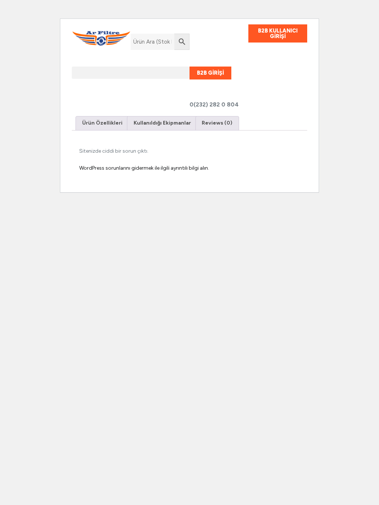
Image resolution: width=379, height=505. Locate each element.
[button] (131, 73)
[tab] (102, 123)
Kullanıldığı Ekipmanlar (162, 123)
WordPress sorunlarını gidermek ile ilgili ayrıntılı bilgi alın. (144, 168)
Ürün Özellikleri (102, 123)
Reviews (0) (217, 123)
